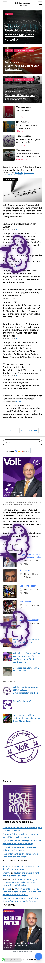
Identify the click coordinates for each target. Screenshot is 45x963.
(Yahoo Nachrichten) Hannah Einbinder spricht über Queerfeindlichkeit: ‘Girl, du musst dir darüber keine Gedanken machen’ (22, 368)
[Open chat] (38, 956)
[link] (9, 112)
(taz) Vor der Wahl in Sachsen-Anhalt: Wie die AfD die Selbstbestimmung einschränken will (22, 292)
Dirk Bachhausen (22, 3)
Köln (18, 131)
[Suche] (5, 3)
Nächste (33, 430)
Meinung (9, 14)
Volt (25, 145)
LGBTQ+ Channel (10, 898)
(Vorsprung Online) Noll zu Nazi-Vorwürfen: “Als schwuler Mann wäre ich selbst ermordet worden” (22, 892)
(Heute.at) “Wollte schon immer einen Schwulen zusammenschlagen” (22, 397)
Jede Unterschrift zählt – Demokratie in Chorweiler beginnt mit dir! (22, 169)
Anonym (6, 866)
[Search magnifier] (39, 442)
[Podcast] (19, 819)
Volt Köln (21, 175)
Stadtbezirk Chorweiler (23, 50)
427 (22, 430)
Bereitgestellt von (22, 952)
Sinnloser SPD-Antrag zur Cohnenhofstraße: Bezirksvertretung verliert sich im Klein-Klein (20, 882)
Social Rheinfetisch (28, 585)
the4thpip (7, 889)
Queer (18, 298)
